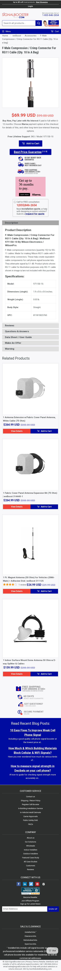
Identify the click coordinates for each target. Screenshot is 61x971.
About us (30, 838)
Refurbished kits (30, 940)
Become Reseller (30, 897)
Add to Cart (46, 431)
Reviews (30, 869)
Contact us (30, 796)
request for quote (34, 213)
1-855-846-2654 (50, 15)
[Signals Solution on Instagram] (44, 884)
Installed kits (30, 932)
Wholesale (30, 846)
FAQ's (30, 824)
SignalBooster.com (17, 962)
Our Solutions (30, 842)
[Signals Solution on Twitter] (31, 884)
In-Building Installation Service (30, 808)
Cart (56, 31)
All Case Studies (30, 862)
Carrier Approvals (30, 816)
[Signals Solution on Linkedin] (25, 884)
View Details (17, 431)
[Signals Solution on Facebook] (19, 884)
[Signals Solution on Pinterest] (37, 884)
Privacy (29, 962)
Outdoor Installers (30, 854)
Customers (30, 866)
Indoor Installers (30, 850)
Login (30, 6)
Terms (35, 962)
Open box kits (30, 944)
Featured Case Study (30, 858)
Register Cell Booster (30, 804)
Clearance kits (30, 936)
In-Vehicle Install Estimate (30, 812)
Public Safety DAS (30, 820)
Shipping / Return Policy (30, 800)
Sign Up (53, 909)
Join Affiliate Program (30, 901)
